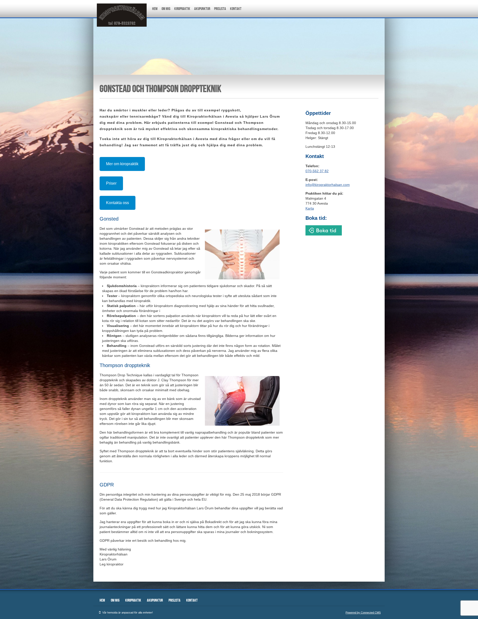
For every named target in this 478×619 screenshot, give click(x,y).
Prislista (220, 8)
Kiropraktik (182, 8)
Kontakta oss (117, 203)
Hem (155, 8)
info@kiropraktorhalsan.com (327, 185)
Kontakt (235, 8)
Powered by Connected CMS (363, 612)
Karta (309, 208)
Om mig (166, 8)
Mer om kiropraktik (122, 164)
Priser (111, 183)
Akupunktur (202, 8)
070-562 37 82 (317, 171)
